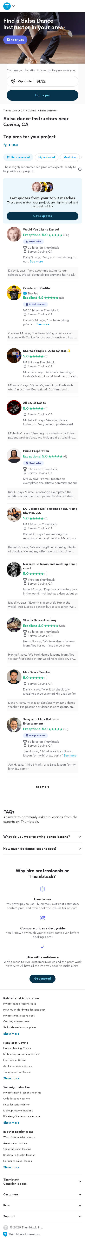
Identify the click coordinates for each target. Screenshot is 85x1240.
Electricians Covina (14, 1060)
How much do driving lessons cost (24, 1009)
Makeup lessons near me (18, 1110)
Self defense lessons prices (19, 1027)
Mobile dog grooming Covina (21, 1054)
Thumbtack (10, 110)
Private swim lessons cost (19, 1015)
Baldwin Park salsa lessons (19, 1155)
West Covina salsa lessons (19, 1137)
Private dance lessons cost (19, 1003)
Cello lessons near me (16, 1098)
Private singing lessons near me (22, 1092)
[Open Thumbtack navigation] (9, 6)
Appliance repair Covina (17, 1066)
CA (22, 110)
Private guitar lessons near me (21, 1116)
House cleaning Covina (17, 1048)
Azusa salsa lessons (15, 1143)
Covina (32, 110)
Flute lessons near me (16, 1104)
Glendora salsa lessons (17, 1149)
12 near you (15, 40)
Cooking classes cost (16, 1021)
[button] (30, 294)
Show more (11, 1034)
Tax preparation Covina (17, 1072)
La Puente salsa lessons (17, 1161)
